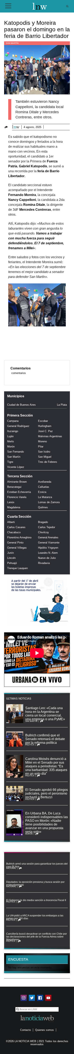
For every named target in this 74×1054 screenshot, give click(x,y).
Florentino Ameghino (19, 537)
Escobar (43, 420)
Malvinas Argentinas (50, 436)
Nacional (11, 868)
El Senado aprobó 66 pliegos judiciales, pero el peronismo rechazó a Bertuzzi (46, 793)
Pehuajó (12, 563)
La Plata (62, 404)
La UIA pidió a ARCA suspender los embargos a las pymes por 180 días (34, 917)
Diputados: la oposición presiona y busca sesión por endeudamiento (35, 883)
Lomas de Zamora (49, 502)
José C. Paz (45, 431)
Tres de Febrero (47, 461)
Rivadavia (44, 563)
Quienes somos (44, 1029)
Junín (10, 552)
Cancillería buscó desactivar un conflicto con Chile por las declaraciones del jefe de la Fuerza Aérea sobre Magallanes (36, 936)
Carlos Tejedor (46, 527)
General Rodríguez (18, 426)
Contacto (25, 1029)
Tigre (10, 461)
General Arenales (48, 537)
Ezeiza (42, 492)
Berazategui (14, 486)
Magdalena (13, 507)
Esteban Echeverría (19, 492)
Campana (12, 420)
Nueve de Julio (47, 557)
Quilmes (43, 507)
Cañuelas (43, 486)
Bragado (43, 522)
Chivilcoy (43, 532)
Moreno (42, 441)
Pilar (40, 446)
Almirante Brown (17, 481)
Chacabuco (14, 532)
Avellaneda (44, 481)
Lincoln (11, 557)
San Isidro (44, 451)
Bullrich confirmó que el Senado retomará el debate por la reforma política (45, 739)
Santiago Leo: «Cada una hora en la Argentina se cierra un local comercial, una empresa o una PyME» (45, 713)
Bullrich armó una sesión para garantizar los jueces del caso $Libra (37, 865)
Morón (11, 446)
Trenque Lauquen (17, 568)
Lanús (10, 502)
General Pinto (15, 542)
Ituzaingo (12, 431)
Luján (10, 436)
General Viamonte (48, 542)
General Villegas (17, 547)
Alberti (11, 522)
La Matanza (45, 497)
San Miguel (44, 456)
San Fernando (15, 451)
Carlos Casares (16, 527)
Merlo (10, 441)
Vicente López (15, 467)
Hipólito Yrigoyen (48, 547)
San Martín (12, 43)
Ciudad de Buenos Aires (21, 404)
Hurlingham (44, 426)
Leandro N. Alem (48, 552)
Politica (29, 745)
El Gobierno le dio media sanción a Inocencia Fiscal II (36, 900)
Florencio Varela (16, 497)
